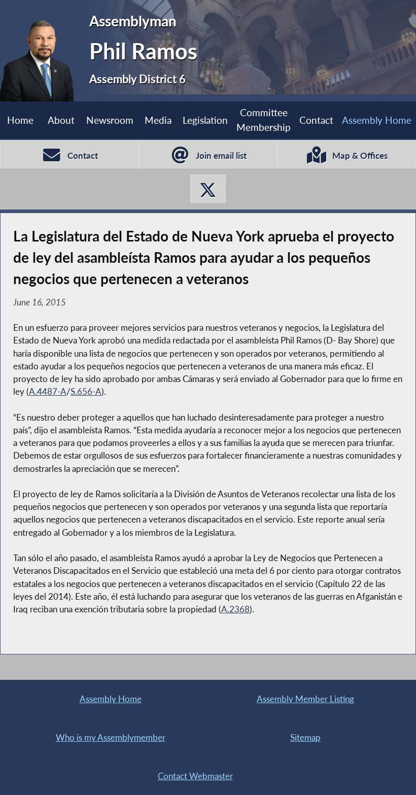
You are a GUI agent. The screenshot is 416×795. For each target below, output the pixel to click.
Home (20, 120)
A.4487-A (47, 391)
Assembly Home (376, 120)
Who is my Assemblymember (110, 737)
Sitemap (305, 737)
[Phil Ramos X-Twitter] (207, 189)
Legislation (205, 120)
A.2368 (235, 609)
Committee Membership (263, 120)
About (61, 120)
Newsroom (109, 120)
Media (158, 120)
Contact (316, 120)
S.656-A (86, 391)
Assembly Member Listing (305, 699)
